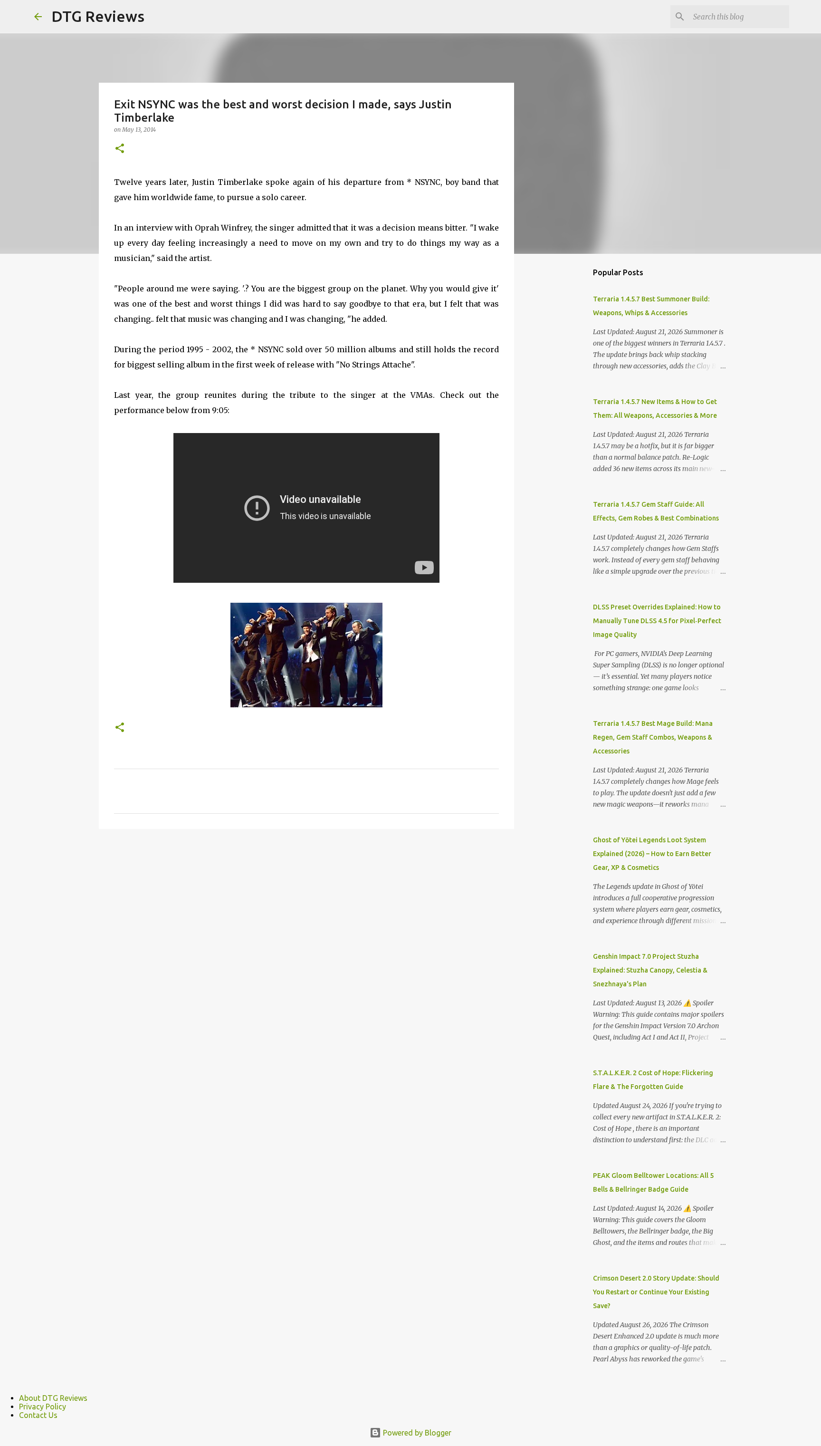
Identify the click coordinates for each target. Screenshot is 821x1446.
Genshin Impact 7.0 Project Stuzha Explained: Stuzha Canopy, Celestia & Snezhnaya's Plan (650, 970)
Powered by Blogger (416, 1432)
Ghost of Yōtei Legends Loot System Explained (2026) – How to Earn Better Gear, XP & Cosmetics (652, 853)
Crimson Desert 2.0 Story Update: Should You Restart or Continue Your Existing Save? (656, 1292)
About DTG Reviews (53, 1398)
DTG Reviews (97, 16)
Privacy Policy (42, 1406)
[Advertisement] (562, 410)
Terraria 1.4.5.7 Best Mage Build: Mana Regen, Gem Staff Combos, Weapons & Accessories (653, 737)
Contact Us (38, 1415)
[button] (119, 149)
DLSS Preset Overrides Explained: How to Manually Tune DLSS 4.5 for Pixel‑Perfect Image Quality (657, 620)
